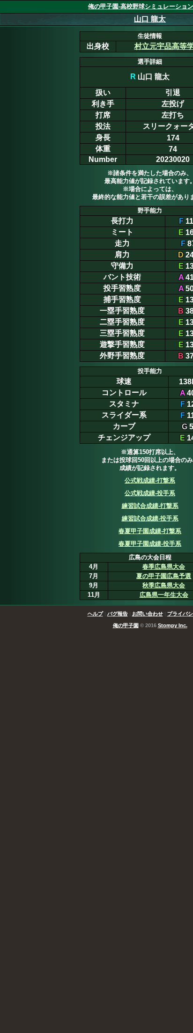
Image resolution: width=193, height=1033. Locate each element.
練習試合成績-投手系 (150, 518)
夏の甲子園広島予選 (163, 575)
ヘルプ (95, 613)
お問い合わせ (147, 613)
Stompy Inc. (172, 625)
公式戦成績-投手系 (150, 493)
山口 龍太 (150, 19)
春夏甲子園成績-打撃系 (150, 531)
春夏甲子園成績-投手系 (150, 543)
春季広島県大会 (163, 566)
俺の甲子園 (126, 625)
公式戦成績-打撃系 (150, 480)
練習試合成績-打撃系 (150, 505)
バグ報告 (117, 613)
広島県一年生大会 (164, 594)
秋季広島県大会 (163, 585)
